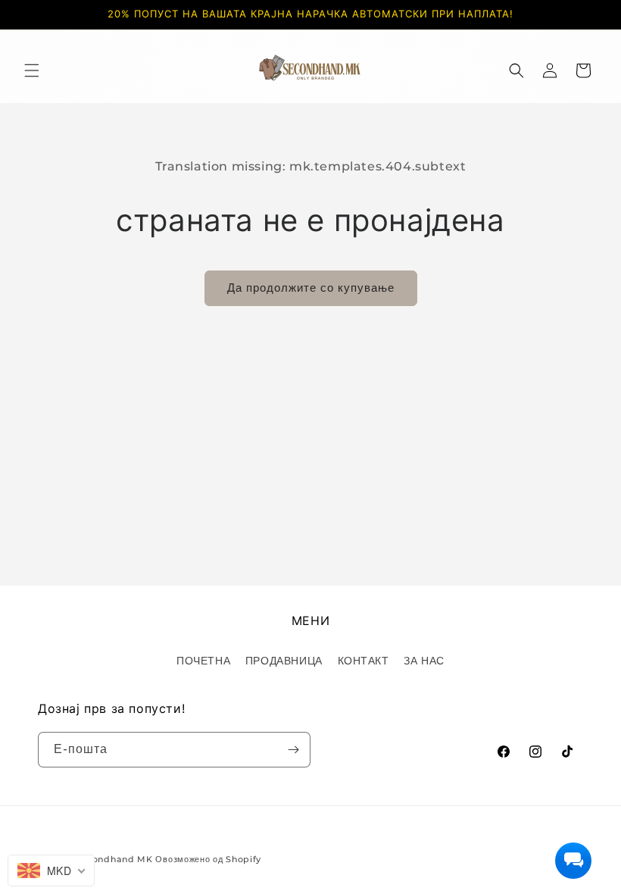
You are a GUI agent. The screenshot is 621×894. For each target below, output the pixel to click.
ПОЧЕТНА (203, 660)
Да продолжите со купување (311, 287)
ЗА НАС (424, 660)
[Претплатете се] (293, 749)
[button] (31, 70)
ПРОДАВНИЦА (284, 660)
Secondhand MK (114, 859)
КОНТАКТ (363, 660)
